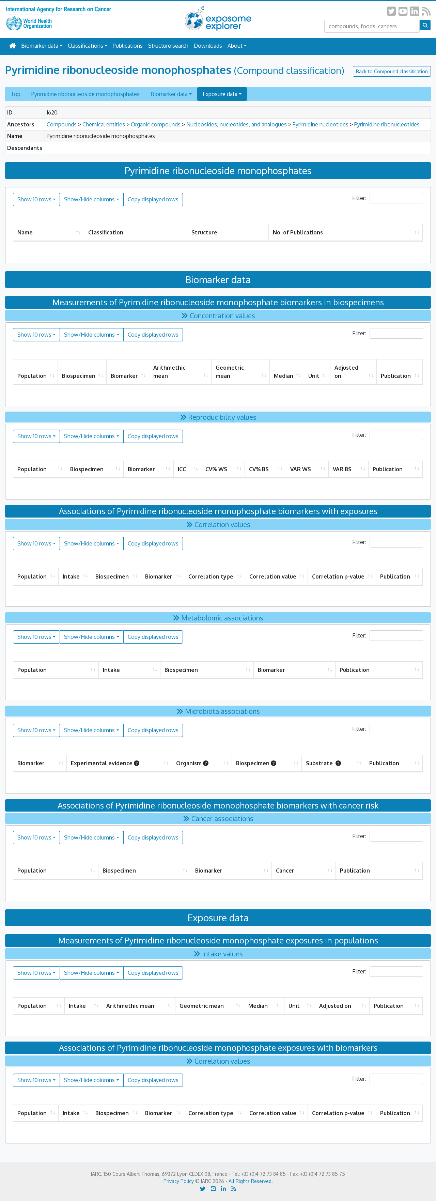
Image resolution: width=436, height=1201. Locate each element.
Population (32, 375)
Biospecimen (78, 375)
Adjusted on (346, 371)
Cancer (285, 870)
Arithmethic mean (169, 371)
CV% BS (259, 469)
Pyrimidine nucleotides (320, 124)
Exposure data (220, 94)
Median (283, 375)
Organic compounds (156, 124)
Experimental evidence (102, 763)
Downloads (208, 45)
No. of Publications (298, 232)
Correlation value (272, 576)
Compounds (62, 124)
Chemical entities (103, 124)
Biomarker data (39, 45)
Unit (314, 375)
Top (15, 94)
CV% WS (216, 469)
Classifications (85, 45)
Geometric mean (230, 371)
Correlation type (210, 576)
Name (25, 232)
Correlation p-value (338, 576)
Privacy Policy (179, 1181)
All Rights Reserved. (251, 1181)
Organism (189, 763)
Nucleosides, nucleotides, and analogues (236, 124)
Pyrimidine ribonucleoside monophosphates (85, 94)
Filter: (359, 198)
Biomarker (124, 375)
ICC (182, 469)
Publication (396, 375)
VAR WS (300, 469)
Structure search (168, 45)
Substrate (320, 763)
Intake (71, 576)
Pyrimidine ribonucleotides (387, 124)
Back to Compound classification (392, 71)
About (235, 45)
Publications (128, 45)
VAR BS (342, 469)
